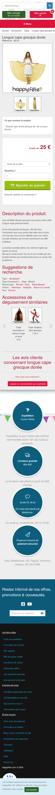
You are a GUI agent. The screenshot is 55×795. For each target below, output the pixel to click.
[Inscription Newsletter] (42, 613)
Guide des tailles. (12, 668)
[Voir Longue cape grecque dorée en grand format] (27, 67)
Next (50, 326)
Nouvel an (8, 762)
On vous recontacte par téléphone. (28, 510)
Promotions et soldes (13, 727)
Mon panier (43, 14)
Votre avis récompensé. (15, 721)
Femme (11, 290)
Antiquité (27, 287)
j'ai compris (31, 789)
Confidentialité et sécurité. (16, 697)
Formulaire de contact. (14, 644)
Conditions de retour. (13, 662)
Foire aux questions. (13, 639)
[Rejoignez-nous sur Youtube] (29, 604)
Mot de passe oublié (13, 656)
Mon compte (13, 14)
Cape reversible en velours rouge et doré (18, 332)
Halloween (8, 750)
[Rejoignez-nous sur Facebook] (23, 604)
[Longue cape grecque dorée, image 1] (35, 104)
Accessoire (14, 278)
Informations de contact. (15, 709)
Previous (4, 326)
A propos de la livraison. (15, 680)
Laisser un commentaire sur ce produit (27, 383)
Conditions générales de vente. (18, 691)
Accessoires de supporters (16, 738)
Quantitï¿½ (10, 170)
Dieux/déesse (38, 284)
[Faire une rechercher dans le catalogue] (50, 5)
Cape (24, 281)
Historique (16, 287)
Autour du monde (42, 287)
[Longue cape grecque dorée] (20, 104)
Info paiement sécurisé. (14, 674)
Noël (6, 756)
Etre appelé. (9, 650)
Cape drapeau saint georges (35, 329)
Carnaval (8, 744)
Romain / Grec (23, 284)
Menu (28, 23)
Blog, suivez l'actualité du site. (17, 732)
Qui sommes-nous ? (13, 703)
